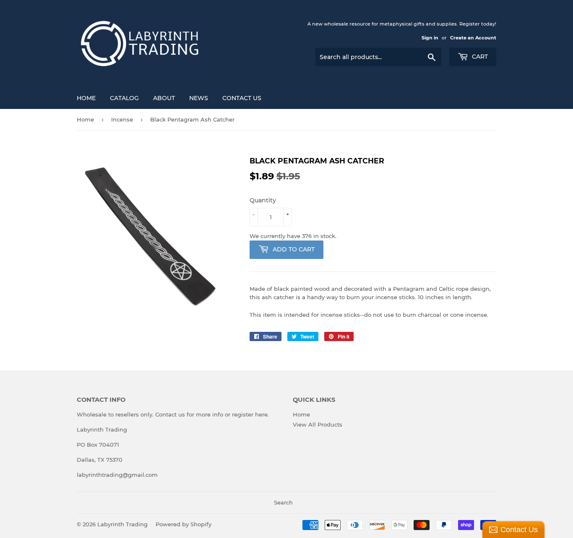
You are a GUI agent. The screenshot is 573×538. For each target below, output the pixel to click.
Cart (479, 56)
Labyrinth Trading (122, 524)
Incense (122, 119)
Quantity (263, 200)
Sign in (430, 38)
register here (250, 414)
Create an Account (473, 38)
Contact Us (241, 98)
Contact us (170, 414)
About (164, 98)
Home (86, 98)
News (198, 98)
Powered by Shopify (183, 524)
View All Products (317, 424)
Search (283, 502)
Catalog (124, 98)
